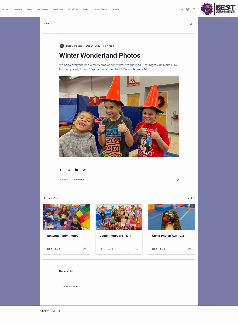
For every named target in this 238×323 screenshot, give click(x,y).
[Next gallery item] (175, 116)
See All (191, 197)
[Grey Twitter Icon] (187, 9)
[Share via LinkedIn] (76, 169)
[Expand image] (119, 116)
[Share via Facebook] (60, 169)
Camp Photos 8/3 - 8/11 (115, 235)
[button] (17, 9)
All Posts (47, 23)
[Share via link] (84, 169)
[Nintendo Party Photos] (66, 217)
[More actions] (177, 46)
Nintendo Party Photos (62, 235)
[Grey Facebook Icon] (182, 9)
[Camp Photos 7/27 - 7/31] (171, 217)
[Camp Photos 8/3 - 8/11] (119, 217)
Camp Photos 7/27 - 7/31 (169, 235)
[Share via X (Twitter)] (68, 169)
